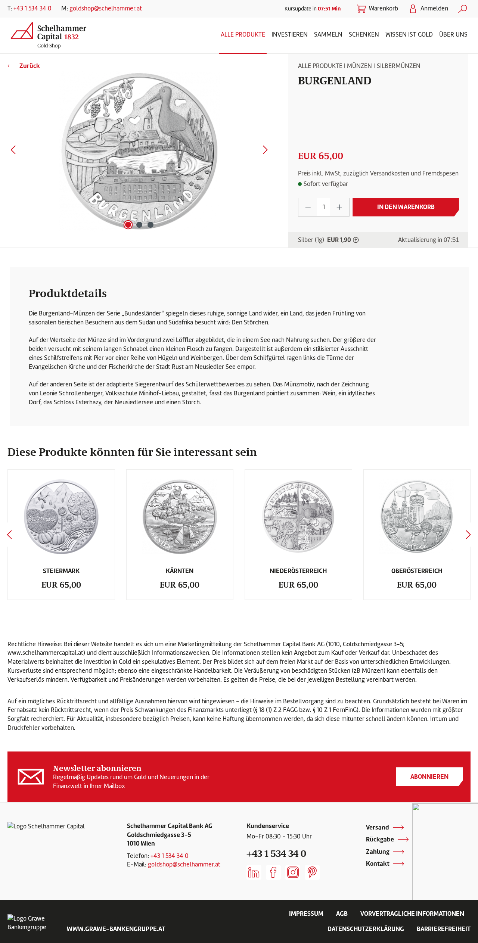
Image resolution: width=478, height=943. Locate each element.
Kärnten (179, 571)
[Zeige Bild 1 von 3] (128, 225)
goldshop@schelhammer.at (105, 8)
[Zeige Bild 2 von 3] (139, 225)
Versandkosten (390, 173)
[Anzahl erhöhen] (340, 207)
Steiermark (61, 571)
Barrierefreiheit (444, 929)
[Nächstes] (265, 151)
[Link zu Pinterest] (312, 872)
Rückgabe (380, 839)
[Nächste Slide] (468, 535)
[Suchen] (463, 9)
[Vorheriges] (13, 151)
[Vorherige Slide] (9, 535)
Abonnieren (429, 776)
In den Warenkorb (406, 207)
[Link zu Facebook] (273, 872)
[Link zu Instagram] (292, 872)
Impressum (306, 913)
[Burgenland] (139, 151)
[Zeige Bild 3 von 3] (150, 225)
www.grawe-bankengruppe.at (116, 929)
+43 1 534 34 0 (32, 8)
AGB (342, 913)
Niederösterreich (298, 571)
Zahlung (377, 851)
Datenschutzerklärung (366, 929)
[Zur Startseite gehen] (63, 34)
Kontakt (377, 863)
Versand (377, 827)
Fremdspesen (440, 173)
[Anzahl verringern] (308, 207)
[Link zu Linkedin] (253, 872)
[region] (139, 151)
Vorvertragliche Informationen (412, 913)
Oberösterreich (416, 571)
